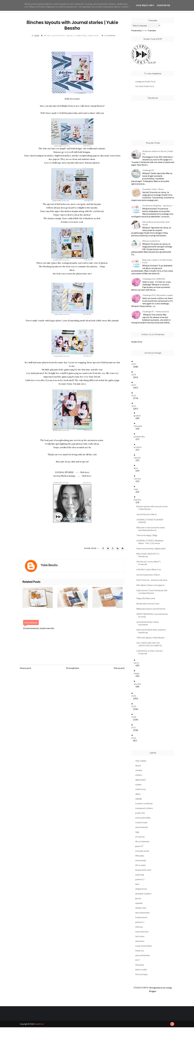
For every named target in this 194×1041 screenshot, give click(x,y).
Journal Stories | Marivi (147, 514)
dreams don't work (143, 870)
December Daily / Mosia (153, 189)
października (140, 436)
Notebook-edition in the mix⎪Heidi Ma (157, 152)
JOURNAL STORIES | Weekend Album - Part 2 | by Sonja (150, 541)
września (138, 447)
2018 (134, 717)
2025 (134, 364)
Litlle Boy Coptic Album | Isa (149, 569)
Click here (84, 472)
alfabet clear (140, 908)
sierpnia (138, 457)
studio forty (93, 35)
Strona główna (72, 668)
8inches (47, 35)
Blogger (152, 991)
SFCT (137, 960)
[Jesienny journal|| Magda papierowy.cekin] (109, 597)
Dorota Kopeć (141, 974)
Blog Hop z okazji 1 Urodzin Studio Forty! (157, 261)
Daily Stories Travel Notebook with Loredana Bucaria (152, 591)
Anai (137, 884)
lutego (137, 673)
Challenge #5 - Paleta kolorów (155, 311)
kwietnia (138, 499)
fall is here (139, 936)
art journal (140, 836)
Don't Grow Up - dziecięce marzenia (152, 580)
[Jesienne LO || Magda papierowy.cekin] (39, 597)
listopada (139, 426)
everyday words (142, 851)
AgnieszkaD (140, 780)
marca (137, 663)
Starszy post (119, 668)
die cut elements (142, 841)
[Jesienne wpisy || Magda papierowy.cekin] (74, 597)
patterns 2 (139, 879)
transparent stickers (144, 808)
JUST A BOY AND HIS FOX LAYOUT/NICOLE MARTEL (150, 644)
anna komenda (141, 827)
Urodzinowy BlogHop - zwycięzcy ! (157, 205)
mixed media (140, 860)
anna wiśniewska (142, 955)
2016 (134, 738)
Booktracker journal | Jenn (148, 603)
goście (138, 898)
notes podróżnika (142, 817)
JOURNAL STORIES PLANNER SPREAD (150, 520)
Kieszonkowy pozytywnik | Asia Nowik (156, 223)
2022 (134, 395)
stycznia (138, 684)
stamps (138, 784)
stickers (138, 775)
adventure (139, 941)
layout (138, 765)
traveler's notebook (144, 803)
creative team (141, 822)
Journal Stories (59, 35)
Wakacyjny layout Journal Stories (151, 609)
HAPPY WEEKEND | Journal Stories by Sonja (153, 615)
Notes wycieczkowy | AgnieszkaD (152, 548)
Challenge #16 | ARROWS (153, 279)
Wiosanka (139, 855)
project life (140, 813)
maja (137, 489)
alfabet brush (141, 889)
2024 (134, 374)
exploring (139, 874)
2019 (134, 706)
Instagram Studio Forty (145, 81)
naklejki (138, 798)
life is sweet (140, 865)
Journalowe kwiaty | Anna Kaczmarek (148, 623)
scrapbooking (81, 35)
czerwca (138, 478)
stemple (138, 770)
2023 (134, 385)
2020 (134, 696)
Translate (151, 30)
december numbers (143, 893)
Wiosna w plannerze (151, 241)
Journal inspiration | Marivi (149, 574)
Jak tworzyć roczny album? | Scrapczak (149, 562)
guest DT (139, 846)
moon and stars (142, 931)
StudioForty (39, 1024)
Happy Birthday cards (146, 598)
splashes (139, 903)
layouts (70, 35)
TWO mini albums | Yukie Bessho (151, 637)
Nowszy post (25, 668)
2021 (134, 406)
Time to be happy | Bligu (147, 535)
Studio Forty (136, 342)
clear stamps (140, 761)
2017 (134, 727)
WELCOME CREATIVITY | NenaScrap (148, 555)
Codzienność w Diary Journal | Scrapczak (150, 652)
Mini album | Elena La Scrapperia (151, 585)
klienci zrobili (141, 969)
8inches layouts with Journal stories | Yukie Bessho (153, 507)
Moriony (139, 927)
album (137, 794)
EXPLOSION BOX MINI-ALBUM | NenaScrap (152, 631)
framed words (141, 917)
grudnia (138, 415)
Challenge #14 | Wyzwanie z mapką (157, 295)
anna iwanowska (142, 912)
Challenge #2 (148, 170)
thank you (139, 950)
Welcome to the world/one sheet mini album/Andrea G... (151, 528)
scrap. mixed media (143, 946)
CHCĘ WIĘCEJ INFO (145, 5)
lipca (137, 468)
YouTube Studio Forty (144, 86)
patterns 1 (139, 922)
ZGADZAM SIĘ (163, 5)
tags (137, 832)
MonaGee (139, 965)
